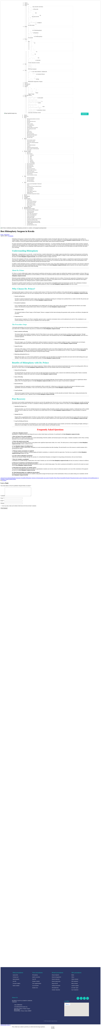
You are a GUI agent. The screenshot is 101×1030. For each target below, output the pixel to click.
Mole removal (29, 132)
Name (2, 498)
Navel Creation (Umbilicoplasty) (35, 36)
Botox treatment (30, 187)
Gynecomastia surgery (31, 140)
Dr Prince (4, 480)
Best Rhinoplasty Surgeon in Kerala (32, 478)
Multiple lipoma (30, 192)
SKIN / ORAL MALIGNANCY (32, 213)
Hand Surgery (27, 198)
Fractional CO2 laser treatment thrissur (36, 74)
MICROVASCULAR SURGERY (33, 210)
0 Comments (10, 235)
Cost (31, 157)
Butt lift (28, 143)
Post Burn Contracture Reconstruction (34, 218)
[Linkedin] (87, 998)
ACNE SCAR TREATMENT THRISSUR (37, 71)
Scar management (30, 188)
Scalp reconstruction (31, 216)
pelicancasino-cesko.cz (5, 1025)
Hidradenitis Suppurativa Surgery (35, 81)
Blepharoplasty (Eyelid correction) (35, 6)
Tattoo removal (29, 190)
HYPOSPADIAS (30, 223)
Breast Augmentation (31, 163)
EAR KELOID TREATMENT (32, 135)
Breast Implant (29, 153)
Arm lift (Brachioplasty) (33, 32)
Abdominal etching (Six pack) (32, 147)
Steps (31, 156)
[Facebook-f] (78, 998)
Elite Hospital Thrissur (69, 478)
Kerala (2, 234)
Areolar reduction (56, 989)
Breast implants (55, 975)
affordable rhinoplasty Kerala (17, 478)
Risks (31, 158)
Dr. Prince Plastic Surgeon (58, 478)
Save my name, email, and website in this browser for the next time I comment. (19, 505)
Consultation (32, 162)
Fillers (28, 185)
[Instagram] (81, 998)
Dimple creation (30, 123)
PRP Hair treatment (32, 69)
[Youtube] (84, 998)
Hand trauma (29, 200)
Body (26, 26)
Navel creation (16, 985)
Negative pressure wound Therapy (33, 221)
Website (2, 503)
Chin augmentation (36, 983)
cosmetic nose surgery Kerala (46, 478)
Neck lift (28, 122)
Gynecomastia (16, 979)
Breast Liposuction (56, 981)
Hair (26, 64)
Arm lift (14, 981)
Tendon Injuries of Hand (31, 202)
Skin (26, 70)
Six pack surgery (16, 983)
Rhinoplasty (6, 234)
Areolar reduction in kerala (34, 62)
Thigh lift (28, 146)
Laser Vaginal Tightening (31, 191)
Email (2, 500)
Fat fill (28, 130)
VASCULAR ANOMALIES (31, 215)
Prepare (31, 160)
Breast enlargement (56, 977)
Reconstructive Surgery (29, 208)
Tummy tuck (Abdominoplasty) (35, 30)
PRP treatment (74, 981)
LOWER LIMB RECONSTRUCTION (36, 110)
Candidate (32, 155)
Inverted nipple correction (31, 170)
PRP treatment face (30, 136)
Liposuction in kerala (31, 141)
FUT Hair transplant (30, 178)
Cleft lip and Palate (30, 211)
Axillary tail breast (56, 985)
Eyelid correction (36, 977)
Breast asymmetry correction (32, 172)
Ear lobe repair (31, 25)
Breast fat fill (29, 167)
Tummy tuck (15, 977)
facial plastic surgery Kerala (80, 478)
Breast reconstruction (31, 168)
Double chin (29, 131)
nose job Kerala (89, 478)
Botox (72, 975)
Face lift (28, 120)
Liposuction (15, 975)
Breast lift (28, 152)
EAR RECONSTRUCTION (34, 112)
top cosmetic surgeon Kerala (9, 479)
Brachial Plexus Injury (31, 203)
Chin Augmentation (30, 125)
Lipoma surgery (75, 985)
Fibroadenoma (29, 173)
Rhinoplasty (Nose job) (33, 9)
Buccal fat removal (30, 133)
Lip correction (29, 126)
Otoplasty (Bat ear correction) (32, 127)
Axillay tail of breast (30, 171)
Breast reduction (30, 165)
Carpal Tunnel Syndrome (31, 201)
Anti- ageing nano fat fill (33, 16)
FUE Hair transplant (30, 177)
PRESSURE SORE (30, 217)
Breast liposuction (30, 166)
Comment (3, 495)
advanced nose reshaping (6, 478)
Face (26, 5)
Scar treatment (74, 989)
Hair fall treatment (30, 180)
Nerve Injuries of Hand (31, 205)
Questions (32, 161)
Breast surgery (27, 151)
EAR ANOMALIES (30, 212)
